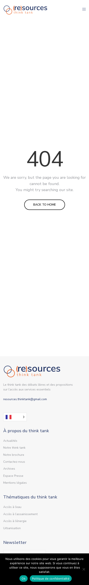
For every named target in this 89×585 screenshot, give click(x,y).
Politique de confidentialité (51, 578)
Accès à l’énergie (15, 521)
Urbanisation (12, 528)
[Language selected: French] (15, 417)
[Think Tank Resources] (25, 9)
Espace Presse (13, 476)
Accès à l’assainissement (20, 514)
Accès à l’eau (12, 507)
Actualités (10, 441)
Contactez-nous (14, 462)
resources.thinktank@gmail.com (25, 399)
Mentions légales (15, 483)
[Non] (83, 569)
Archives (9, 469)
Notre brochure (13, 455)
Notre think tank (14, 448)
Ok (23, 578)
